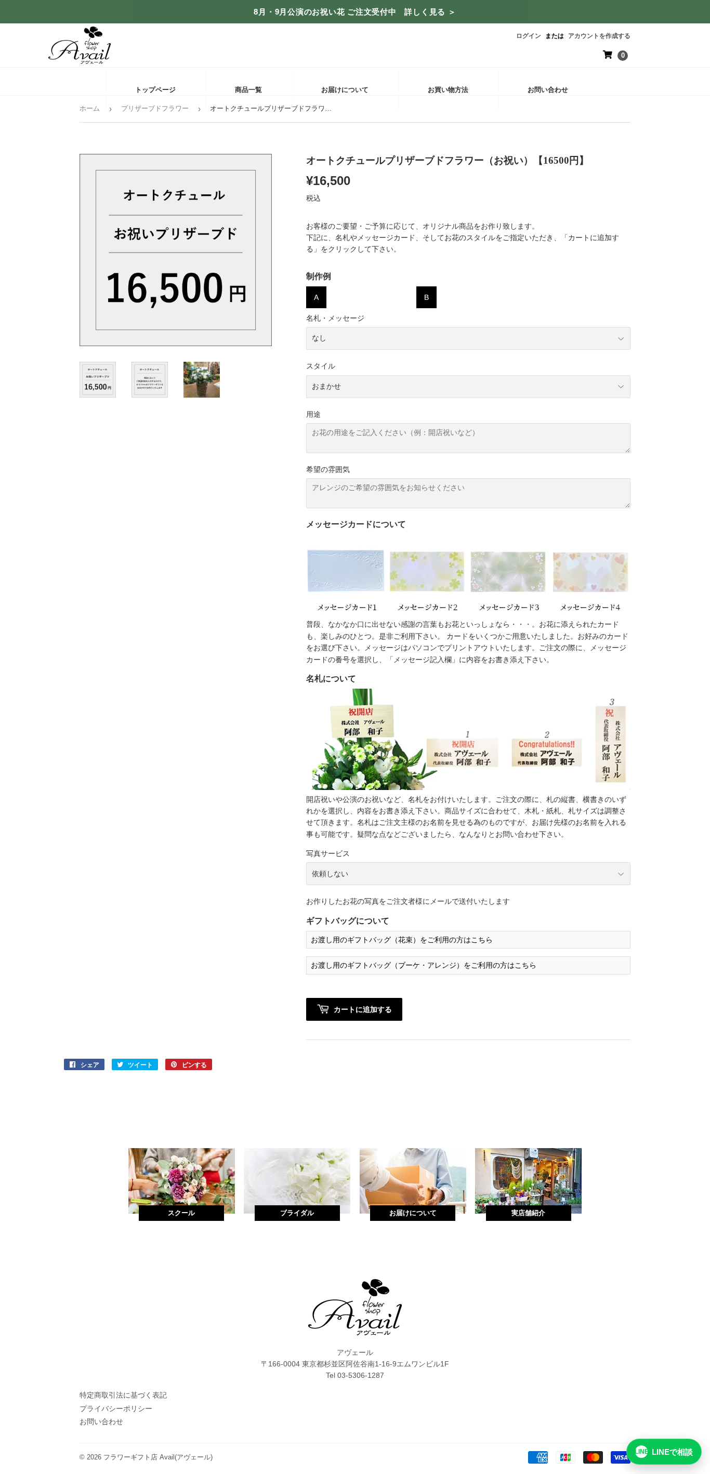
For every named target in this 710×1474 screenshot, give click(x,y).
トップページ (155, 90)
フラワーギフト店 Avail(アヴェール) (158, 1457)
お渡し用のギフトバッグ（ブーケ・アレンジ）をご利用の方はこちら (423, 965)
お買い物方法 (448, 90)
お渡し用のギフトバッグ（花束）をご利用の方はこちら (402, 940)
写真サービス (328, 853)
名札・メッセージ (335, 318)
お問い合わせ (548, 90)
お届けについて (345, 90)
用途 (313, 414)
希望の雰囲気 (328, 469)
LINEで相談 (664, 1451)
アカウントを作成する (599, 36)
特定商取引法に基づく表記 (123, 1395)
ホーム (90, 108)
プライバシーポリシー (116, 1408)
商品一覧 (248, 90)
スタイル (320, 366)
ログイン (528, 36)
